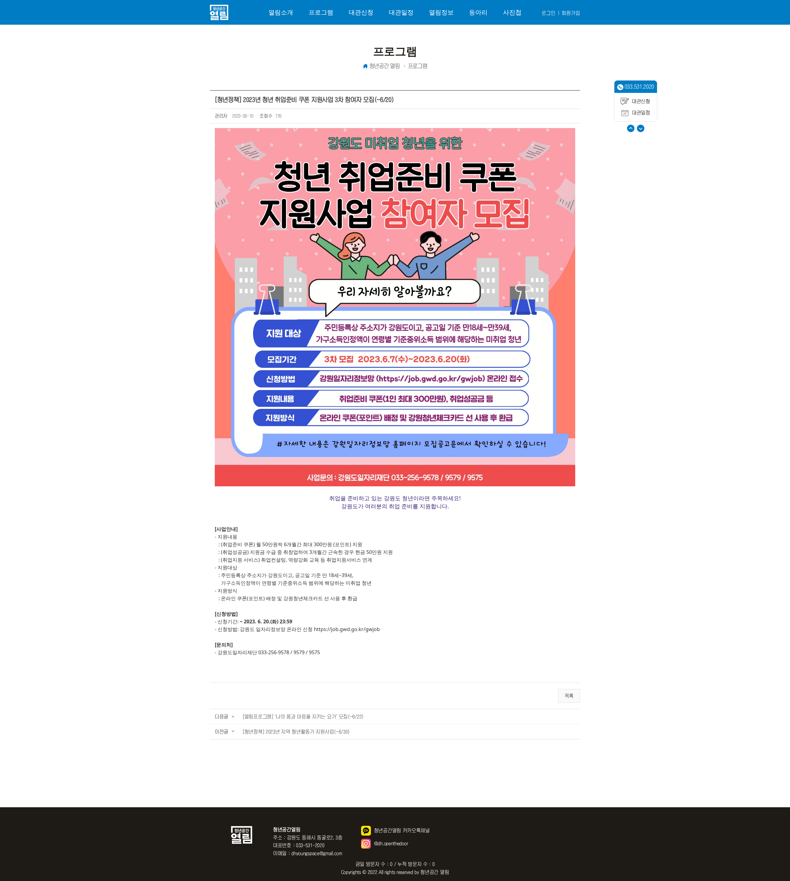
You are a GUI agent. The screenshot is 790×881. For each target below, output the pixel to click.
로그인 (548, 12)
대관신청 (361, 12)
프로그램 (321, 12)
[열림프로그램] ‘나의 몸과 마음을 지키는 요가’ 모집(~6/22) (303, 716)
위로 (630, 128)
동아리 (478, 12)
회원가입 (571, 12)
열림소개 (280, 12)
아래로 (640, 128)
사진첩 (512, 12)
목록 (569, 695)
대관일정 (401, 12)
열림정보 (441, 12)
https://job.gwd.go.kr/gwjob (347, 629)
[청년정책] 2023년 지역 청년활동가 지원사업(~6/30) (296, 731)
